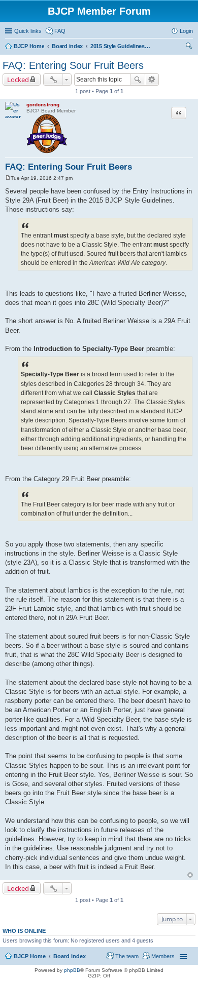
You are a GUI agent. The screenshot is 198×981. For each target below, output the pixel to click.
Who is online (24, 931)
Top (190, 875)
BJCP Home (30, 956)
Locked (18, 79)
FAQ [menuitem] (59, 31)
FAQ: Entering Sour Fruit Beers (73, 65)
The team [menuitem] (127, 956)
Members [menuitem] (163, 956)
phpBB (72, 970)
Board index (69, 956)
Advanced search (152, 79)
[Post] (8, 178)
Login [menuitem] (186, 31)
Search (137, 79)
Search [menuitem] (189, 47)
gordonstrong (42, 104)
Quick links (28, 31)
